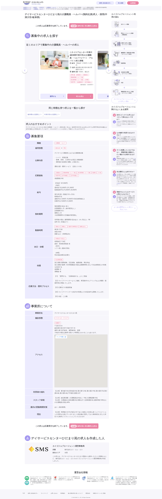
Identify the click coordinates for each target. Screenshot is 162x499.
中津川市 (41, 7)
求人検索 (120, 3)
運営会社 (88, 493)
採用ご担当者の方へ (105, 3)
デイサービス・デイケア (61, 318)
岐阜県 (35, 7)
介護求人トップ (27, 7)
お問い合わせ (54, 493)
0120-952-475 (37, 2)
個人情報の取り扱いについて (75, 493)
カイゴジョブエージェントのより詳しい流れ (123, 100)
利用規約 (62, 493)
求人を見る (80, 96)
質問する (53, 96)
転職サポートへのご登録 (99, 493)
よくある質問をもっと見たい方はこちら (123, 208)
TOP (23, 493)
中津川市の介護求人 (51, 114)
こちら (118, 121)
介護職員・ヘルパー (51, 7)
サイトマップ (44, 493)
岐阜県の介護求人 (34, 114)
